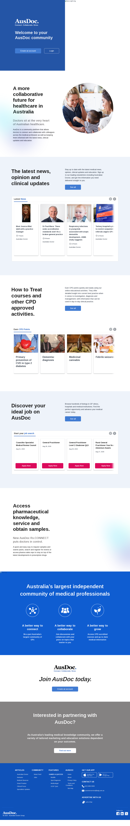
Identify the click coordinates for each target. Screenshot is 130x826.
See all (73, 187)
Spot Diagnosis (56, 780)
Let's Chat (88, 802)
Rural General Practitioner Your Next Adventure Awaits (105, 445)
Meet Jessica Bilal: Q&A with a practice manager (24, 229)
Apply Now (26, 466)
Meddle (53, 777)
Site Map (70, 788)
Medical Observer (22, 780)
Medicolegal (54, 783)
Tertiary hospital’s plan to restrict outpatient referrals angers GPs (105, 229)
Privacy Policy (72, 780)
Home (69, 774)
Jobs (35, 777)
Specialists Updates (23, 789)
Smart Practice (21, 783)
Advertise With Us (91, 797)
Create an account (28, 51)
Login (51, 51)
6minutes (20, 777)
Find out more (65, 751)
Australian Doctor (22, 774)
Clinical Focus (21, 786)
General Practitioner (51, 443)
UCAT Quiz (54, 786)
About (69, 777)
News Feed (37, 774)
